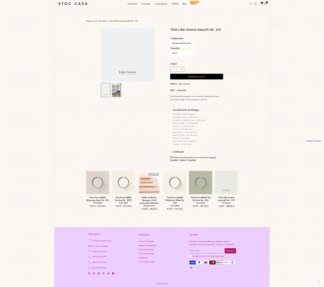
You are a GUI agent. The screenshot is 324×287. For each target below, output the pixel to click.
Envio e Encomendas (146, 249)
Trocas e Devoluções (146, 253)
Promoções (145, 3)
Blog (184, 3)
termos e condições (216, 256)
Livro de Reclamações (147, 262)
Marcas (194, 3)
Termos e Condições (146, 241)
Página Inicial (91, 21)
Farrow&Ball (97, 203)
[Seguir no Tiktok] (108, 273)
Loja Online (132, 3)
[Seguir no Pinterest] (103, 273)
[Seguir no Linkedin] (99, 273)
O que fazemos (161, 3)
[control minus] (172, 69)
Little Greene (184, 84)
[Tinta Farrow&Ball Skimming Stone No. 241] (97, 182)
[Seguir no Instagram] (94, 273)
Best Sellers (103, 21)
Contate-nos (143, 258)
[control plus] (182, 69)
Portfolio (175, 3)
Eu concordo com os (208, 256)
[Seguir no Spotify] (113, 273)
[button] (105, 90)
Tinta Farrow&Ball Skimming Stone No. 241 (97, 198)
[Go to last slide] (105, 55)
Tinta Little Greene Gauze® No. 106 (123, 21)
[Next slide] (150, 55)
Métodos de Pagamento (147, 245)
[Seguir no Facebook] (89, 273)
